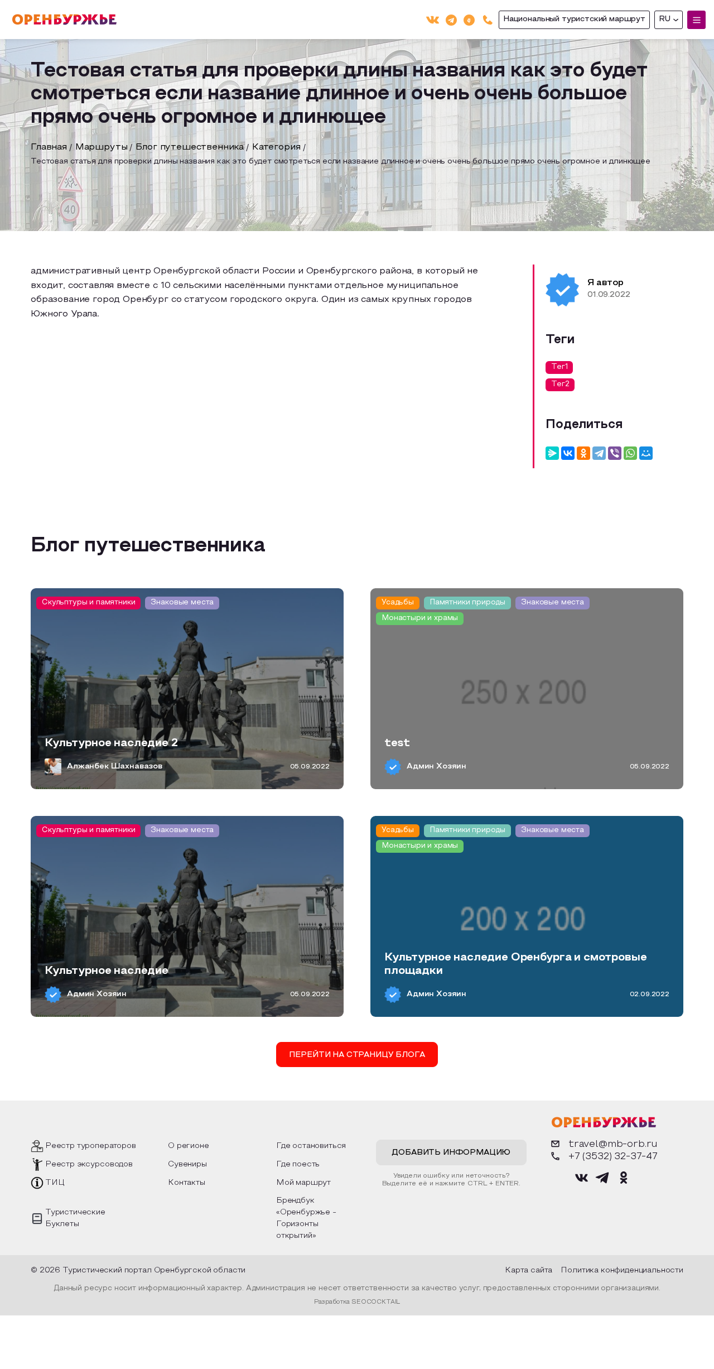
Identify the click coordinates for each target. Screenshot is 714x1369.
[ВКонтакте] (432, 19)
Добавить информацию (451, 1152)
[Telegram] (451, 19)
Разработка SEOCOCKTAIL (357, 1302)
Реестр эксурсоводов (89, 1164)
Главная (49, 147)
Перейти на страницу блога (356, 1055)
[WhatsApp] (630, 453)
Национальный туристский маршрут (574, 19)
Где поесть (298, 1164)
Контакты (186, 1183)
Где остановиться (311, 1146)
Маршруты (101, 147)
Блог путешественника (190, 147)
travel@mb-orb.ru (613, 1144)
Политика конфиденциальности (622, 1270)
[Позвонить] (487, 19)
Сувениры (187, 1164)
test (396, 743)
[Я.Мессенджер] (552, 453)
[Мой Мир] (646, 453)
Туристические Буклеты (75, 1218)
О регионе (188, 1146)
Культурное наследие (106, 971)
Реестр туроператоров (90, 1146)
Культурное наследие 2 (111, 743)
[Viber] (614, 453)
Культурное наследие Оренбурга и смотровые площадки (515, 964)
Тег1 (559, 367)
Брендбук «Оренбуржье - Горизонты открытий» (306, 1218)
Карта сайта (528, 1270)
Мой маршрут (303, 1183)
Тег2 (560, 384)
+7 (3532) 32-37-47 (613, 1156)
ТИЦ (55, 1183)
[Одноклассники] (469, 19)
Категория (276, 147)
